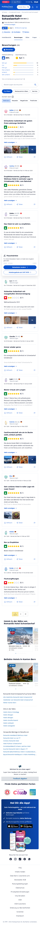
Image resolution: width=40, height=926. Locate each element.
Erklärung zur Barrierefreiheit (20, 908)
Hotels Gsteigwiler (9, 726)
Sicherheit (20, 912)
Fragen (34, 37)
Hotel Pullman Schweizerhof (12, 743)
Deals (5, 2)
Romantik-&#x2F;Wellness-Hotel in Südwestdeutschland (20, 752)
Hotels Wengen (8, 715)
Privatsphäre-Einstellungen (20, 892)
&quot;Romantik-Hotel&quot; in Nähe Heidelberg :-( (20, 754)
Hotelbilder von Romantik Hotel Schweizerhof (18, 700)
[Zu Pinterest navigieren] (24, 859)
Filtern (8, 91)
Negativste (24, 100)
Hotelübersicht (6, 37)
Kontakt (28, 2)
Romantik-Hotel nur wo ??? (11, 738)
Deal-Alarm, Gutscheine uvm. (20, 876)
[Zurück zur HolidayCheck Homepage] (7, 7)
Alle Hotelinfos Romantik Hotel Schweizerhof (17, 697)
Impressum (20, 916)
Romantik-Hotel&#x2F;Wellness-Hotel (15, 735)
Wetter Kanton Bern (9, 703)
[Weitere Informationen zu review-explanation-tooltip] (26, 28)
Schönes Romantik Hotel (11, 741)
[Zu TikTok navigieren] (20, 859)
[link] (33, 7)
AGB (20, 900)
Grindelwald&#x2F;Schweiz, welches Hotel (17, 746)
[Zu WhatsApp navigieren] (29, 859)
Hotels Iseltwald (8, 723)
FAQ (20, 868)
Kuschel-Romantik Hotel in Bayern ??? (15, 749)
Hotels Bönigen (8, 717)
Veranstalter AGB (20, 880)
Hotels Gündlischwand (10, 720)
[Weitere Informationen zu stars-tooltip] (28, 19)
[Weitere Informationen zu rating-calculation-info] (24, 79)
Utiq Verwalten (20, 896)
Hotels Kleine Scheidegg (11, 712)
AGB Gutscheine (20, 904)
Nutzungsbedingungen (20, 884)
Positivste (33, 100)
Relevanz (6, 100)
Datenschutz (20, 888)
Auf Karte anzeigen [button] (9, 24)
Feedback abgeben (20, 778)
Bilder (27, 37)
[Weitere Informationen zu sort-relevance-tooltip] (13, 97)
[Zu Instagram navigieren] (15, 859)
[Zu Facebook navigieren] (10, 859)
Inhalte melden (20, 872)
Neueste (15, 100)
